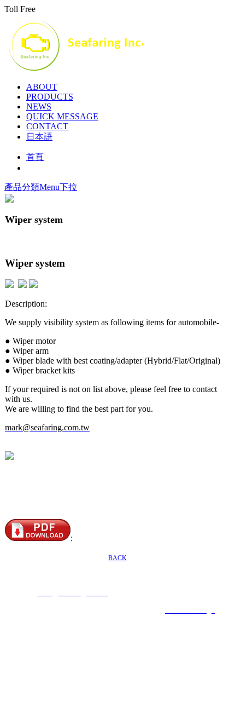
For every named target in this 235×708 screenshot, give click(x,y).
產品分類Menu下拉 (40, 187)
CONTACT (47, 126)
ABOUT (41, 86)
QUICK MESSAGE (62, 116)
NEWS (38, 106)
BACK (117, 558)
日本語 (39, 136)
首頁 (35, 157)
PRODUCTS (49, 96)
